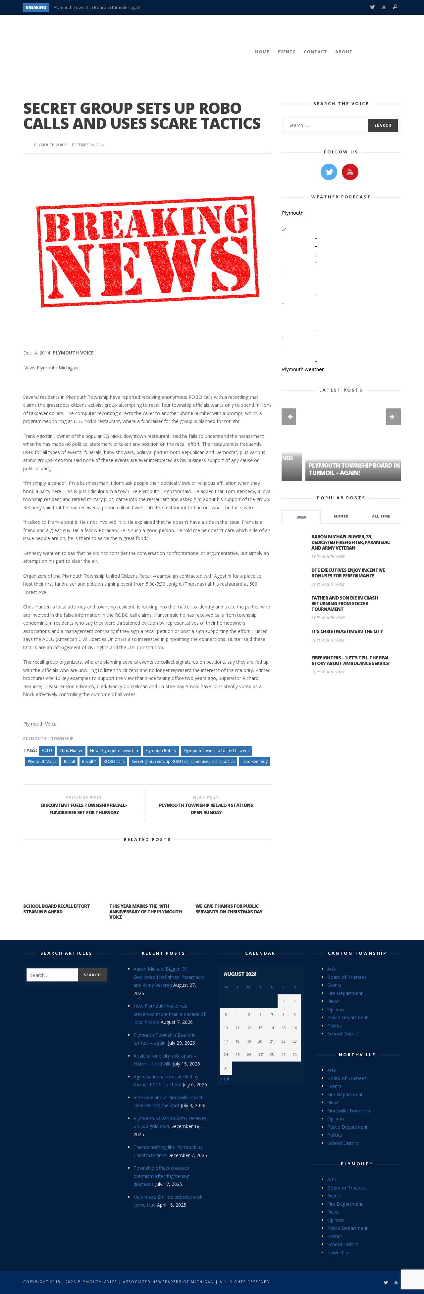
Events (334, 985)
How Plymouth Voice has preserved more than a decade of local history (169, 1014)
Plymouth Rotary (160, 750)
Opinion (335, 1009)
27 (260, 1054)
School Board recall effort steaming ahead (56, 909)
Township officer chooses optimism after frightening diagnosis (161, 1176)
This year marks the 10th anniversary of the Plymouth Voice (145, 911)
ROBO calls (114, 761)
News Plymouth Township (114, 750)
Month (341, 516)
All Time (381, 516)
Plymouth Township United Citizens (216, 750)
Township (62, 738)
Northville (357, 1055)
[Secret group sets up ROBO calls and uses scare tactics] (147, 251)
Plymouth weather (303, 369)
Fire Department (345, 993)
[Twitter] (372, 7)
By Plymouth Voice (328, 556)
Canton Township (357, 953)
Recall (69, 761)
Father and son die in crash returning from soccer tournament (344, 603)
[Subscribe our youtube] (350, 172)
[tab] (301, 517)
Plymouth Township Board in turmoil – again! (98, 7)
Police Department (347, 1017)
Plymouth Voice (50, 144)
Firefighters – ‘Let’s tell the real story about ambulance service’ (350, 660)
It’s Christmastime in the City (347, 631)
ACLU (47, 750)
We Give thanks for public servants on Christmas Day (228, 909)
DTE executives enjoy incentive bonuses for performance (348, 573)
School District (342, 1033)
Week (301, 517)
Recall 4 (89, 761)
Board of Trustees (347, 977)
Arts (331, 969)
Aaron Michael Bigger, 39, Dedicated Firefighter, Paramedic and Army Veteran (350, 542)
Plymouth (34, 738)
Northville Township (348, 1110)
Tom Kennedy (255, 761)
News (333, 1001)
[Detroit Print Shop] (341, 711)
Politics (335, 1026)
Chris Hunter (71, 750)
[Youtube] (384, 7)
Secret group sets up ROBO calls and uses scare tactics (183, 761)
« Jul (224, 1078)
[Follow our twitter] (329, 172)
